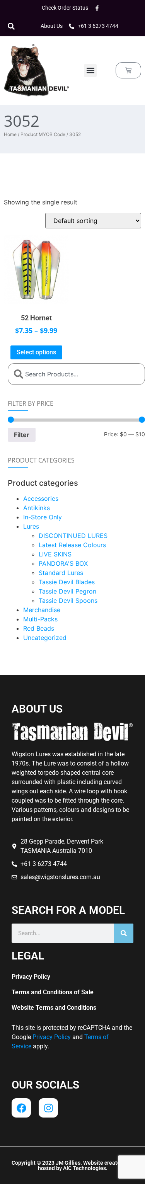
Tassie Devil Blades (67, 582)
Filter (21, 435)
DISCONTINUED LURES (73, 535)
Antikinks (36, 508)
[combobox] (76, 374)
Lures (31, 526)
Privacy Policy (31, 976)
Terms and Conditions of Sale (53, 992)
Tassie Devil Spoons (68, 600)
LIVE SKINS (55, 554)
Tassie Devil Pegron (67, 591)
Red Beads (38, 628)
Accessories (40, 498)
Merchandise (41, 610)
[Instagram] (48, 1108)
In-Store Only (42, 517)
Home (10, 134)
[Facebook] (21, 1108)
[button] (11, 26)
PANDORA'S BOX (63, 563)
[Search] (123, 933)
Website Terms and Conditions (54, 1007)
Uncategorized (45, 637)
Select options (36, 352)
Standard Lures (61, 573)
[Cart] (128, 70)
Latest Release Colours (72, 545)
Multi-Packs (40, 619)
